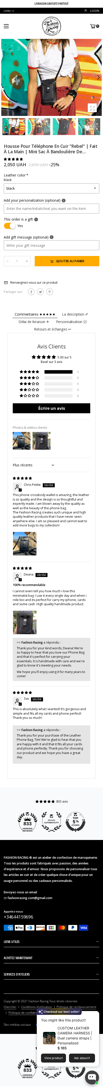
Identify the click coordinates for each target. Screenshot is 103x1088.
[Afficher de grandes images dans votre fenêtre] (92, 107)
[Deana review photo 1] (25, 622)
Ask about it (82, 1058)
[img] (22, 478)
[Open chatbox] (92, 1078)
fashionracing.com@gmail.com (30, 898)
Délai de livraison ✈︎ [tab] (33, 321)
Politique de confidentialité (26, 1012)
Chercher (10, 1007)
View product (53, 1058)
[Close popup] (94, 1015)
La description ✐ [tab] (75, 314)
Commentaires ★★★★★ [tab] (35, 314)
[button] (98, 77)
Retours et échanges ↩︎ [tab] (52, 329)
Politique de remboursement (76, 1007)
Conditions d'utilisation (36, 1007)
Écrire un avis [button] (51, 408)
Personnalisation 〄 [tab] (71, 321)
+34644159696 (18, 917)
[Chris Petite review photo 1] (25, 544)
